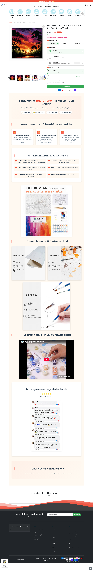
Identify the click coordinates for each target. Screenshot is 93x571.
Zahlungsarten (71, 537)
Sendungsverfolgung (73, 541)
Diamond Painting (60, 4)
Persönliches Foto (55, 543)
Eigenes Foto (51, 4)
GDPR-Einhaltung (72, 535)
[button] (85, 5)
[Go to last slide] (9, 78)
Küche (53, 535)
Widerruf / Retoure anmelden (74, 547)
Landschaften (54, 537)
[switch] (4, 566)
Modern (53, 541)
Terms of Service (60, 517)
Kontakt (70, 539)
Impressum (71, 528)
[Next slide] (45, 78)
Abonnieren (77, 514)
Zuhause (10, 22)
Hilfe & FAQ (36, 539)
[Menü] (7, 560)
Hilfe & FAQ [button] (56, 6)
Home (29, 4)
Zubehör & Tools (37, 6)
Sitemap (70, 545)
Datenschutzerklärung (73, 532)
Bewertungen (47, 6)
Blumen (53, 532)
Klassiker (53, 534)
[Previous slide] (9, 499)
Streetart (53, 545)
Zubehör (53, 551)
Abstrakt (53, 528)
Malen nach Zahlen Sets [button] (38, 4)
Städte (53, 547)
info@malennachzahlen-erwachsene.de (20, 529)
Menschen (54, 539)
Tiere (53, 549)
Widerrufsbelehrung (73, 534)
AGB (69, 530)
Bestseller (53, 530)
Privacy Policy (67, 517)
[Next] (82, 13)
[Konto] (88, 5)
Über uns (70, 543)
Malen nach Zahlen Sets (39, 530)
